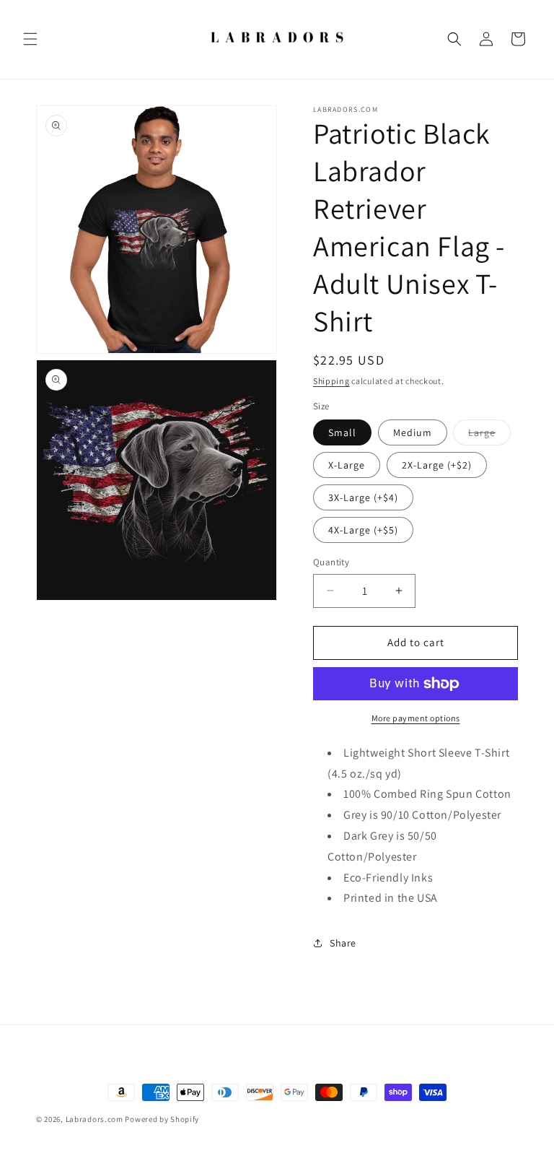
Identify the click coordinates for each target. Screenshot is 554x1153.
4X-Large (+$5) (363, 529)
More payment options (415, 718)
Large (489, 435)
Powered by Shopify (162, 1119)
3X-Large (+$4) (363, 497)
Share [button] (343, 942)
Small (342, 432)
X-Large (346, 464)
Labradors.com (94, 1119)
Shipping (331, 380)
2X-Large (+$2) (437, 464)
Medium (412, 432)
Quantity (331, 562)
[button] (30, 39)
